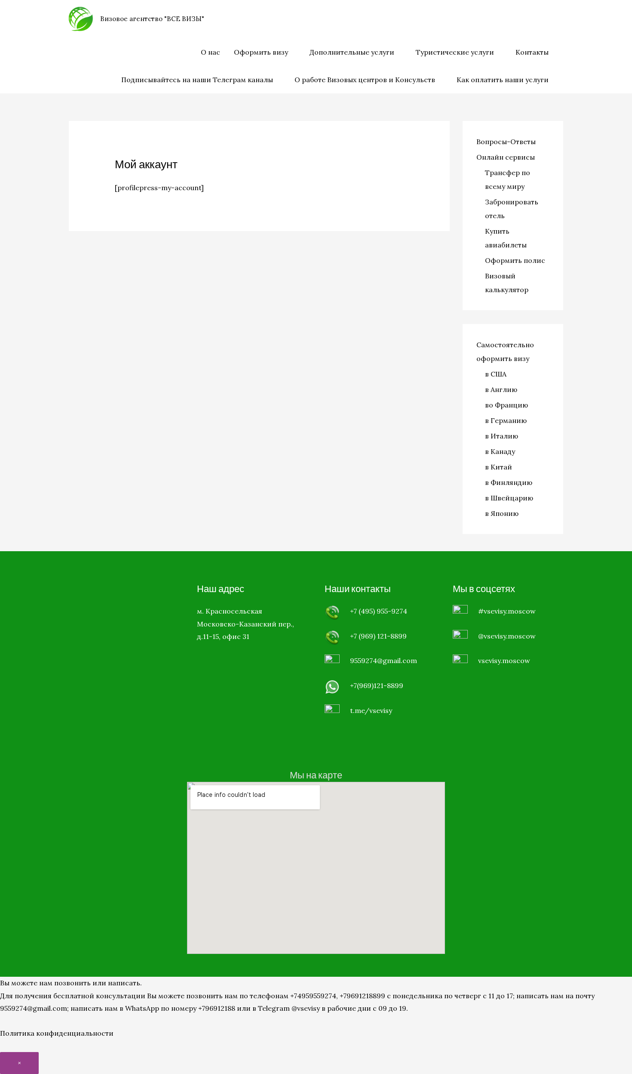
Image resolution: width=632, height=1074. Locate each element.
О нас (210, 52)
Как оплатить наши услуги (503, 79)
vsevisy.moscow (504, 660)
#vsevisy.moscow (507, 611)
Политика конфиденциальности (57, 1033)
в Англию (501, 389)
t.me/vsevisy (371, 710)
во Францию (506, 405)
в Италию (501, 436)
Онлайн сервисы (505, 157)
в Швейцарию (509, 498)
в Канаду (500, 451)
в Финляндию (508, 482)
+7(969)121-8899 (376, 685)
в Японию (501, 513)
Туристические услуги (455, 52)
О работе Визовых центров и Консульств (365, 79)
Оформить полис (515, 260)
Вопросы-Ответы (506, 141)
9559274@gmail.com (383, 660)
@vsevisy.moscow (507, 636)
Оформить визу (261, 52)
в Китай (498, 467)
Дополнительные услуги (352, 52)
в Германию (506, 420)
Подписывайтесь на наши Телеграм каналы (197, 79)
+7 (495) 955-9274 (378, 611)
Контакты (532, 52)
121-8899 (392, 636)
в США (495, 374)
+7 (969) (363, 636)
